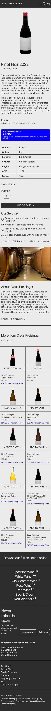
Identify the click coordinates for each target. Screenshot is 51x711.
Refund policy (24, 699)
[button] (44, 3)
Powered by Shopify (9, 699)
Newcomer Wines (15, 695)
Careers (5, 675)
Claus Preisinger (9, 68)
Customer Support (10, 684)
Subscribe (43, 632)
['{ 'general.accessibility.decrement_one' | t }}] (2, 196)
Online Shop (7, 669)
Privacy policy (36, 699)
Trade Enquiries (9, 672)
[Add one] (11, 196)
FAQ (3, 681)
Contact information (37, 701)
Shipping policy (22, 701)
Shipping (15, 123)
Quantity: (5, 191)
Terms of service (7, 701)
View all (6, 340)
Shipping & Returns (10, 678)
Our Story (6, 666)
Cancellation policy (8, 704)
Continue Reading (12, 319)
